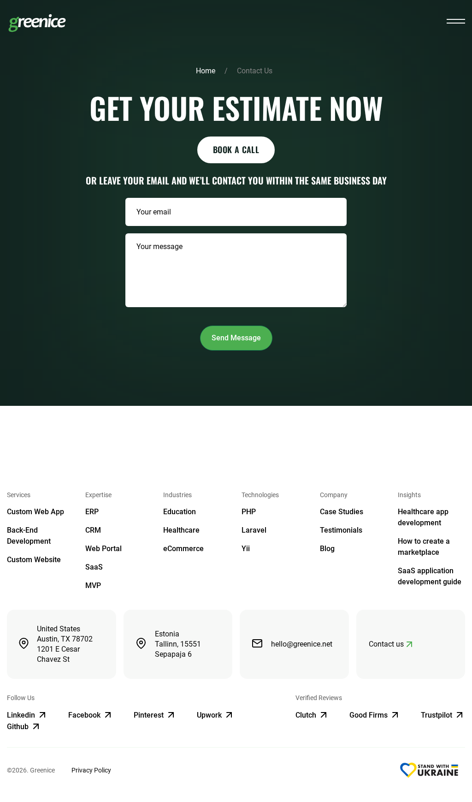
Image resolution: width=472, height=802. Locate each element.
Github (18, 726)
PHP (249, 511)
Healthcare (181, 530)
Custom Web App (35, 511)
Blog (327, 548)
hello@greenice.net (301, 644)
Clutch (306, 715)
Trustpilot (437, 715)
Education (179, 511)
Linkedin (22, 715)
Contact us (386, 644)
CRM (93, 530)
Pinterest (149, 715)
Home (205, 70)
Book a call (236, 149)
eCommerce (183, 548)
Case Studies (341, 511)
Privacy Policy (91, 770)
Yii (246, 548)
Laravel (254, 530)
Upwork (210, 715)
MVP (93, 585)
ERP (92, 511)
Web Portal (103, 548)
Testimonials (341, 530)
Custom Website (34, 559)
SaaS (94, 567)
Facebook (85, 715)
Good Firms (369, 715)
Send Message (236, 337)
